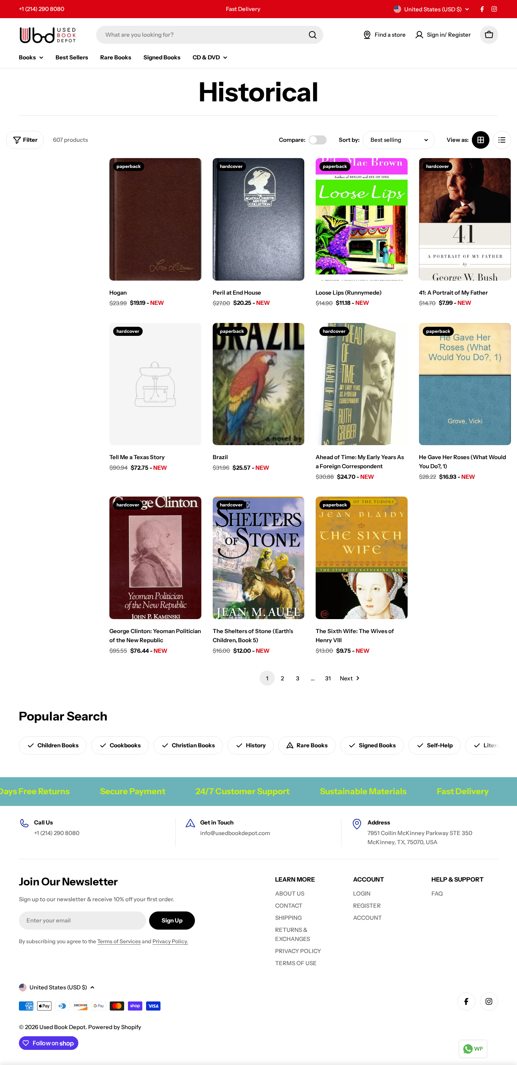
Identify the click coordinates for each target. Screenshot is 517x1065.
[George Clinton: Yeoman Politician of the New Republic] (155, 558)
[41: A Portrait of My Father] (465, 219)
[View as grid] (481, 140)
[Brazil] (259, 384)
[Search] (312, 34)
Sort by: (349, 139)
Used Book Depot (62, 1027)
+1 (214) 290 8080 (41, 8)
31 (328, 678)
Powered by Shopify (114, 1027)
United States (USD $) (433, 9)
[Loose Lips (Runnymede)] (362, 219)
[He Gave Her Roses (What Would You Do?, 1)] (465, 384)
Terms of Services (119, 941)
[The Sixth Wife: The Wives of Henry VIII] (362, 558)
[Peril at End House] (259, 219)
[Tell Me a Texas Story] (155, 384)
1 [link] (267, 678)
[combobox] (209, 35)
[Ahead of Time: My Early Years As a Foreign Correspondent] (362, 384)
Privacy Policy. (170, 941)
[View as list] (502, 140)
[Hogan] (155, 219)
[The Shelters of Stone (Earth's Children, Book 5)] (259, 558)
